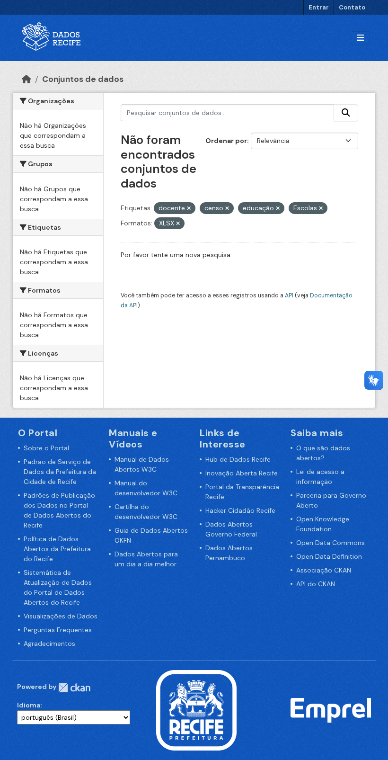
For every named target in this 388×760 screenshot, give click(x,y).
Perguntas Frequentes (58, 630)
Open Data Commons (330, 542)
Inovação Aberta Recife (241, 473)
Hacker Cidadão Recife (240, 510)
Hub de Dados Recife (238, 459)
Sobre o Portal (46, 448)
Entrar (319, 7)
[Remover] (189, 208)
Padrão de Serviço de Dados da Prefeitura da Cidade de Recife (60, 471)
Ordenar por (226, 140)
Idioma (28, 705)
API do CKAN (315, 584)
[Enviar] (346, 112)
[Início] (26, 79)
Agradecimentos (49, 643)
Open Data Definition (329, 556)
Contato (352, 7)
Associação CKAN (323, 570)
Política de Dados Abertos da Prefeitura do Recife (57, 549)
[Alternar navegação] (360, 38)
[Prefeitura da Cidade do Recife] (196, 710)
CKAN (74, 688)
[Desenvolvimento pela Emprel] (331, 710)
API (289, 295)
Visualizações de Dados (60, 616)
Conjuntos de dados (82, 79)
